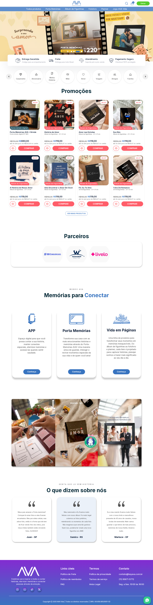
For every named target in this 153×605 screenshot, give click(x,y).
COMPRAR (29, 148)
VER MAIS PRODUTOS (76, 213)
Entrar (143, 3)
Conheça (31, 371)
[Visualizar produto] (13, 148)
